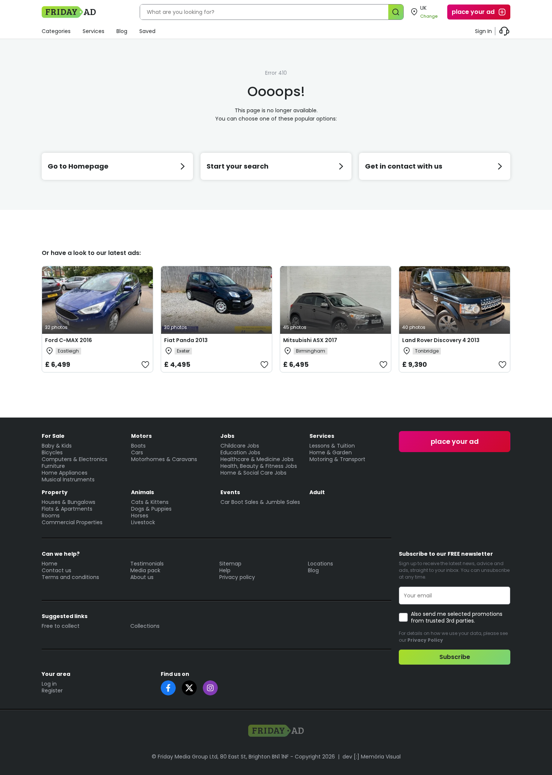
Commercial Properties (72, 522)
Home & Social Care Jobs (253, 472)
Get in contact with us (403, 166)
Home (49, 563)
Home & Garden (330, 452)
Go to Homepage (78, 166)
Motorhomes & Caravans (164, 459)
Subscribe (454, 657)
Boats (138, 445)
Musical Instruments (68, 479)
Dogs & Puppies (151, 508)
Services (93, 31)
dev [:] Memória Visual (371, 756)
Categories (56, 31)
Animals (142, 492)
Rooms (51, 515)
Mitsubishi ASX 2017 (310, 340)
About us (142, 577)
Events (230, 492)
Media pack (145, 570)
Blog (121, 31)
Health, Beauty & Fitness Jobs (258, 466)
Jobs (227, 436)
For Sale (53, 436)
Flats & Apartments (67, 508)
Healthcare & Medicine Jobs (257, 459)
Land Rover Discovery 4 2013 (441, 340)
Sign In (483, 31)
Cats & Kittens (150, 502)
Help (225, 570)
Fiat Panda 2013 (186, 340)
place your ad (473, 12)
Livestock (143, 522)
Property (55, 492)
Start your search (237, 166)
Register (52, 690)
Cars (137, 452)
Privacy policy (237, 577)
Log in (49, 684)
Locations (320, 563)
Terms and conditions (70, 577)
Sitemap (230, 563)
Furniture (53, 466)
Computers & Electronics (74, 459)
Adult (317, 492)
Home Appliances (64, 472)
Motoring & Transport (337, 459)
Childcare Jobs (239, 445)
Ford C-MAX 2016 (68, 340)
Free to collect (61, 626)
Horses (139, 515)
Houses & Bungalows (68, 502)
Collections (145, 626)
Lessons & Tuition (332, 445)
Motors (141, 436)
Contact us (56, 570)
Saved (147, 31)
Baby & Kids (57, 445)
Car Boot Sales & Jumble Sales (260, 502)
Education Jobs (240, 452)
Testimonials (147, 563)
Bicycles (52, 452)
